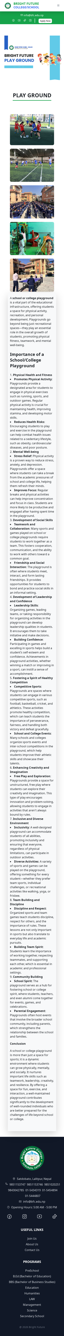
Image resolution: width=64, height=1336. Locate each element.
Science (32, 1310)
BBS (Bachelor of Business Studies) (32, 1282)
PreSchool (32, 1271)
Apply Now (45, 20)
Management (32, 1305)
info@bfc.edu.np (33, 15)
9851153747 (17, 1184)
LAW (32, 1299)
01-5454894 (49, 1190)
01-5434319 (33, 1190)
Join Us (32, 1238)
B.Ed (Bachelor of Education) (32, 1276)
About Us (32, 1244)
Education (32, 1288)
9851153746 (35, 1184)
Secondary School (32, 1316)
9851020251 (52, 1184)
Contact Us (32, 1250)
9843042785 (16, 1190)
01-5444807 (32, 1196)
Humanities (32, 1293)
